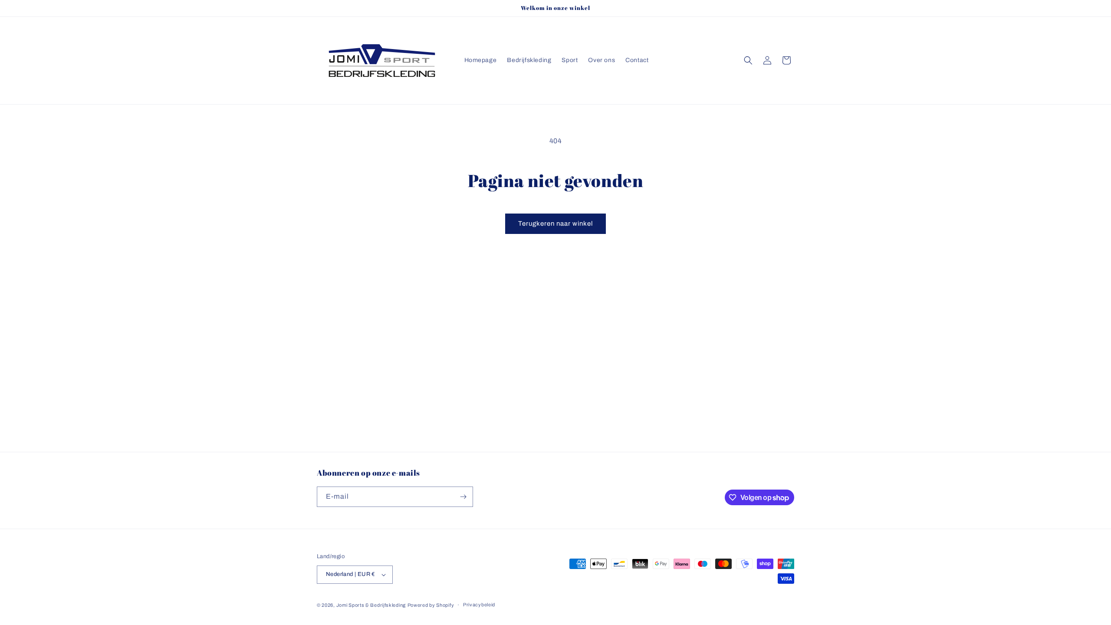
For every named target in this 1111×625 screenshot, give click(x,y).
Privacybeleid (479, 604)
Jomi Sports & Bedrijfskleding (371, 605)
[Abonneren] (463, 497)
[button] (748, 60)
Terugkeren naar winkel (555, 223)
